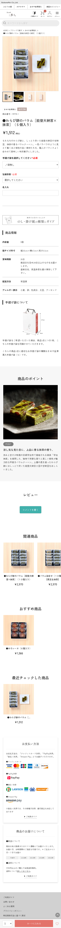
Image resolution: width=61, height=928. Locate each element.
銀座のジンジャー (53, 7)
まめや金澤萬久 (36, 7)
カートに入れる (34, 923)
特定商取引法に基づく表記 (14, 915)
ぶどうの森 (7, 7)
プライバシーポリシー (12, 910)
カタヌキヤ (20, 7)
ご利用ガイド (31, 816)
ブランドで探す (16, 30)
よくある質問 (8, 906)
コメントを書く (30, 509)
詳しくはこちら (23, 871)
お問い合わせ (8, 901)
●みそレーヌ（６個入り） (18, 648)
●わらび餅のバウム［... (18, 717)
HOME (5, 30)
